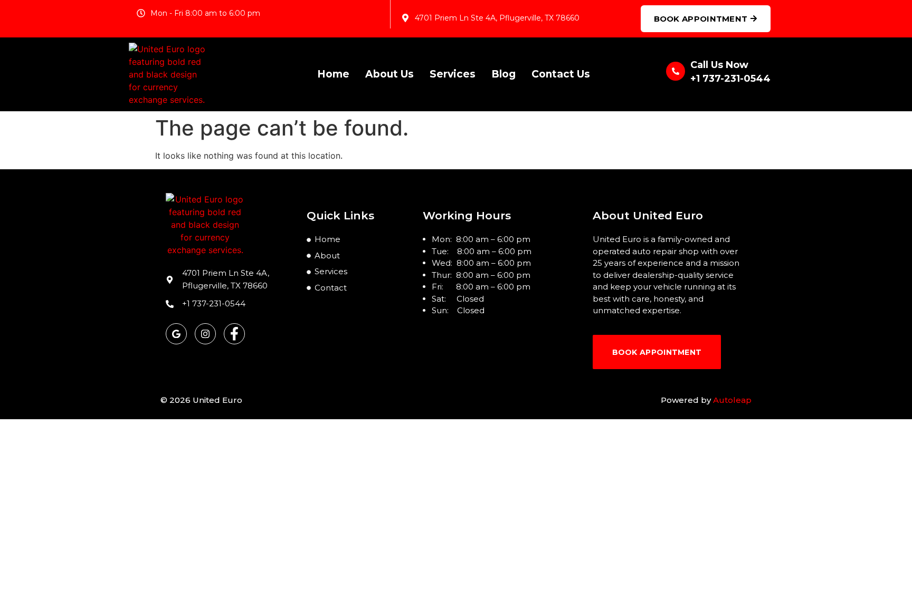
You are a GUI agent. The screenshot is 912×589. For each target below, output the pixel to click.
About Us (389, 74)
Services (453, 74)
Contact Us (560, 74)
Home (333, 74)
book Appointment (657, 352)
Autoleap (732, 400)
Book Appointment (701, 19)
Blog (503, 74)
